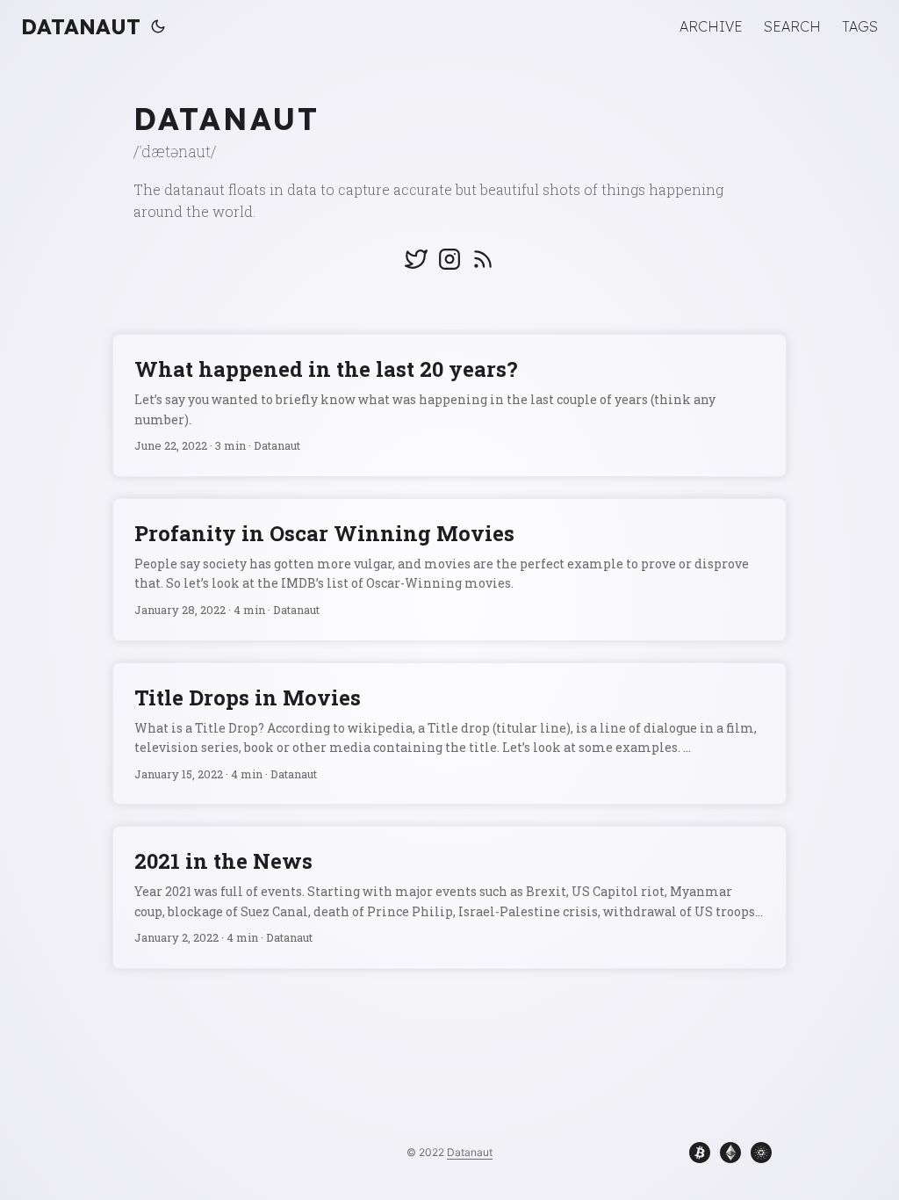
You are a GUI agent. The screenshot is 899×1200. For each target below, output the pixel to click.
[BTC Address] (696, 1156)
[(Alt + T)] (158, 26)
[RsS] (482, 265)
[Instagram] (449, 265)
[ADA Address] (758, 1156)
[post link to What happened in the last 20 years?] (449, 405)
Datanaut (80, 26)
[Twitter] (416, 265)
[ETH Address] (727, 1156)
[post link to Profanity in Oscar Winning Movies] (449, 569)
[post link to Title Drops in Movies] (449, 734)
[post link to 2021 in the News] (449, 897)
